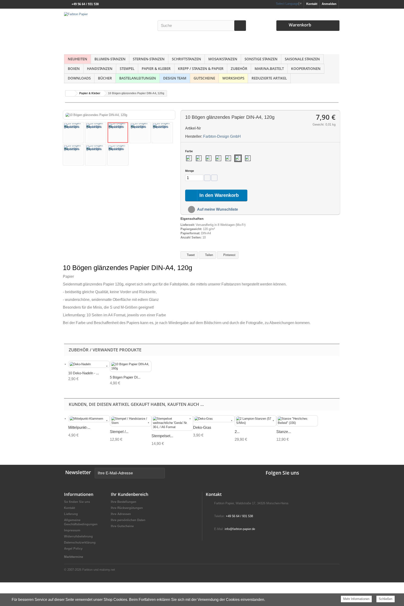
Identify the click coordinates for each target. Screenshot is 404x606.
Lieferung (71, 514)
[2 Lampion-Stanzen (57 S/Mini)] (255, 420)
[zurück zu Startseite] (70, 93)
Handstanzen (99, 68)
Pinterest (228, 255)
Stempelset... (162, 436)
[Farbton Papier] (108, 30)
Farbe (189, 151)
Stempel (127, 68)
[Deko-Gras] (214, 418)
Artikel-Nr (193, 128)
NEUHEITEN (77, 59)
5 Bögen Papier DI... (125, 377)
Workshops (233, 78)
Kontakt (311, 4)
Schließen (385, 599)
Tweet (190, 255)
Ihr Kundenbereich (129, 494)
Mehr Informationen (356, 599)
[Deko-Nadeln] (89, 364)
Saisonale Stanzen (302, 59)
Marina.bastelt (269, 68)
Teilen (208, 255)
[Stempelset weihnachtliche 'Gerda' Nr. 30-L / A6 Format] (172, 423)
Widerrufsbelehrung (78, 536)
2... (237, 432)
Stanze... (283, 432)
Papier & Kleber (156, 68)
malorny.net (107, 569)
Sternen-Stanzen (149, 59)
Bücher (105, 78)
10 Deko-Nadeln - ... (83, 373)
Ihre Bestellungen (123, 502)
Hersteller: (193, 136)
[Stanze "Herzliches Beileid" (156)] (297, 420)
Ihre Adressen (121, 514)
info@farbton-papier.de (240, 529)
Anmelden (329, 4)
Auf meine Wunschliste (217, 209)
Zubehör (239, 68)
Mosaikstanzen (222, 59)
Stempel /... (119, 432)
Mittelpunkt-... (79, 427)
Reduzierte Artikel (269, 78)
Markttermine (73, 557)
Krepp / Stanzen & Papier (201, 68)
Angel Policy (73, 548)
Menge (189, 171)
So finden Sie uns (77, 502)
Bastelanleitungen (137, 78)
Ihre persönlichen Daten (128, 520)
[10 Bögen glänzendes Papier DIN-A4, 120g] (73, 132)
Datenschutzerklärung (80, 542)
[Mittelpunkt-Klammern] (89, 418)
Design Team (174, 78)
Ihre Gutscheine (122, 526)
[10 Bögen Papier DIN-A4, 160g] (131, 366)
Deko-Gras (202, 427)
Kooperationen (306, 68)
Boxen (74, 68)
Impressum (72, 530)
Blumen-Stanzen (110, 59)
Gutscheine (204, 78)
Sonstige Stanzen (261, 59)
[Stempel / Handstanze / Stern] (131, 420)
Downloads (79, 78)
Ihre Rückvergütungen (127, 508)
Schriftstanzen (186, 59)
